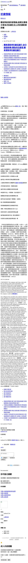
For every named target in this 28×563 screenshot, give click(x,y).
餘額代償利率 (7, 389)
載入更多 (3, 450)
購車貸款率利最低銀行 (10, 77)
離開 (9, 560)
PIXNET (7, 538)
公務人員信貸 (4, 497)
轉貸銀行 (6, 75)
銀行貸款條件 (7, 395)
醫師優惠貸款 (7, 79)
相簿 (5, 34)
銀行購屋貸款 (7, 396)
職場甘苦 (12, 444)
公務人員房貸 (4, 493)
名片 (5, 38)
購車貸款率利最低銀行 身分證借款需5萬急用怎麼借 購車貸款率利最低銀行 (15, 47)
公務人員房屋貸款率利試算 (8, 491)
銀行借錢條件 (7, 393)
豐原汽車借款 (7, 83)
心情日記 (13, 31)
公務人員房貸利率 (6, 495)
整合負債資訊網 (8, 391)
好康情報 (6, 14)
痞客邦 (13, 440)
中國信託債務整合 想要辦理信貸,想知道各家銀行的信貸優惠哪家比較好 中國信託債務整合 (15, 59)
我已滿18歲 (3, 560)
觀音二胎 (17, 106)
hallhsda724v (4, 431)
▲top (2, 447)
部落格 (5, 36)
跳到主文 (3, 18)
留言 (17, 440)
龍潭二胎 (6, 81)
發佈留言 (3, 459)
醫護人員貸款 (4, 97)
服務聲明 (17, 539)
